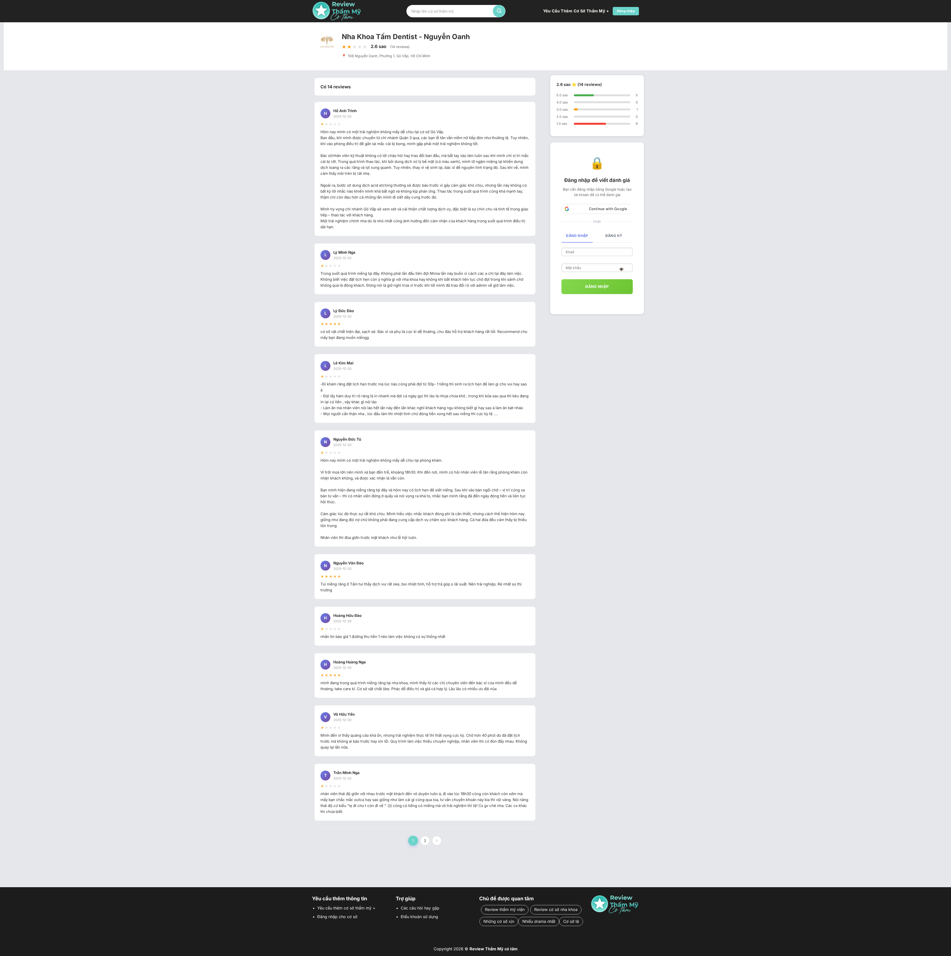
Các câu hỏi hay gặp (420, 908)
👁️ (621, 269)
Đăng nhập (577, 235)
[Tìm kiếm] (499, 11)
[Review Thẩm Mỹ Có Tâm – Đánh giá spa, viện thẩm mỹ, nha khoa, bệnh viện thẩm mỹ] (337, 11)
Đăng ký (613, 235)
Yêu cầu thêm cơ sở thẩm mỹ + (576, 10)
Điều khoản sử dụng (419, 916)
